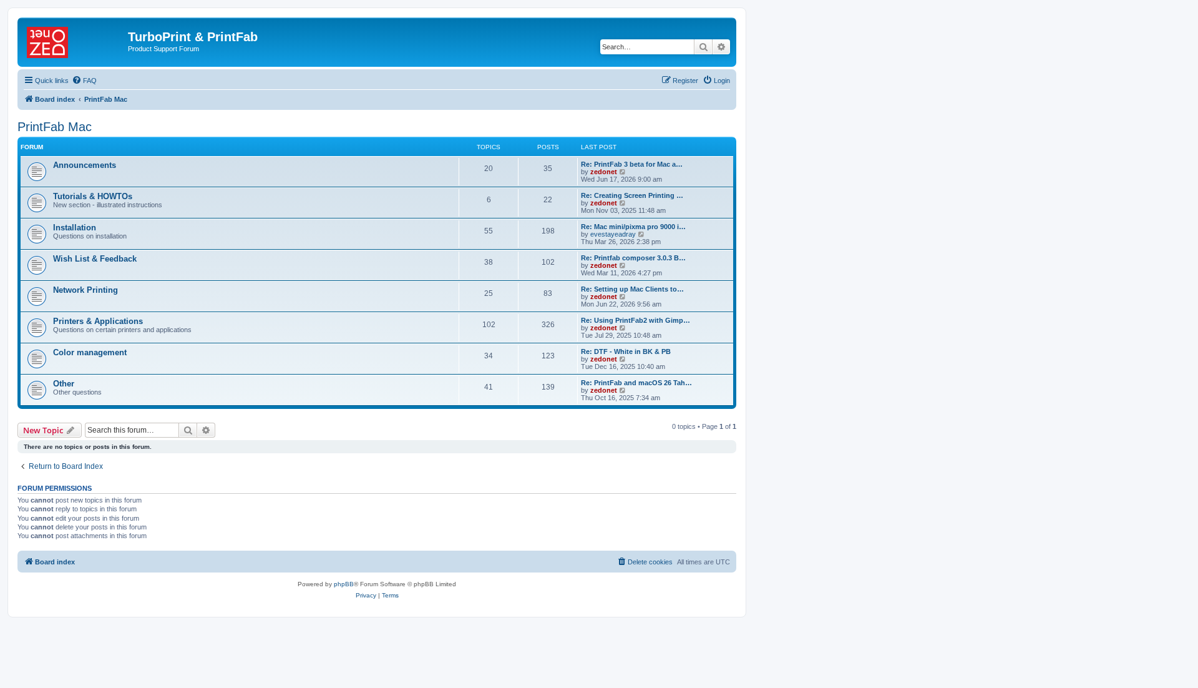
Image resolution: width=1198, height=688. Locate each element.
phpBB (344, 584)
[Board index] (74, 41)
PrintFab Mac (54, 127)
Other (63, 383)
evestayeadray (613, 234)
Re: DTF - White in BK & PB (626, 351)
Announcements (84, 165)
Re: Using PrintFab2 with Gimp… (635, 320)
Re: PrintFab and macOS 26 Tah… (636, 382)
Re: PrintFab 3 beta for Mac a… (632, 164)
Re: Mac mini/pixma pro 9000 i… (633, 226)
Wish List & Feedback (95, 258)
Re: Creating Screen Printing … (632, 195)
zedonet (603, 171)
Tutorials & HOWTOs (92, 196)
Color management (90, 352)
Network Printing (85, 290)
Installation (74, 227)
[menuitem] (84, 80)
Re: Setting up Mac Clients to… (632, 289)
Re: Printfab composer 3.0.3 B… (633, 258)
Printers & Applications (98, 321)
